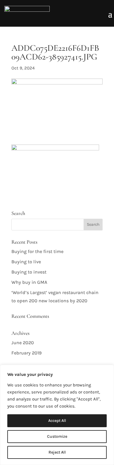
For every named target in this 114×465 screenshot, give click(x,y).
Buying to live (26, 261)
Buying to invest (28, 272)
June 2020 (22, 342)
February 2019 (26, 353)
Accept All (57, 420)
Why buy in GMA (29, 282)
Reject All (57, 452)
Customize (57, 436)
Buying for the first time (37, 251)
